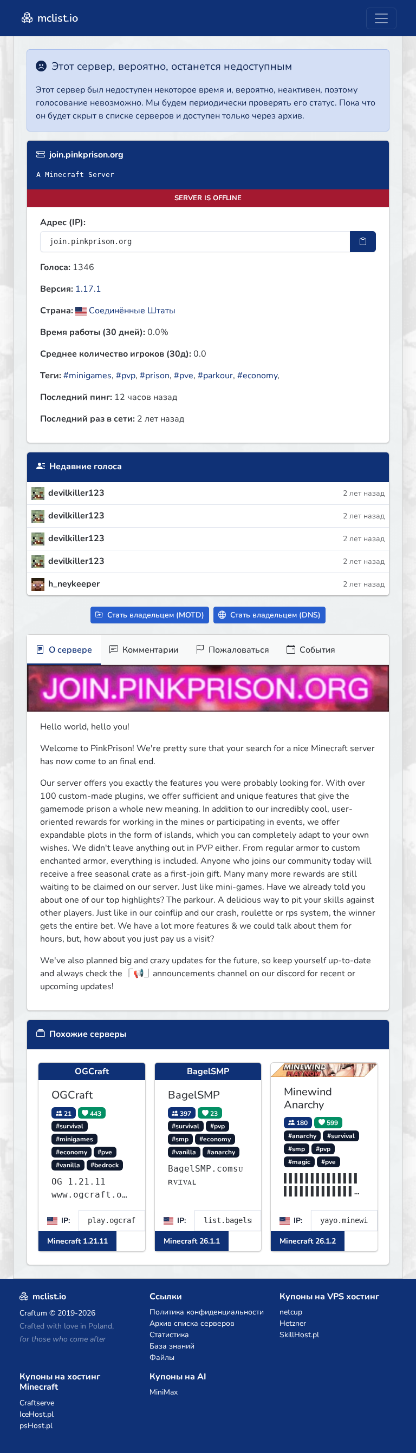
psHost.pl (36, 1426)
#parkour (215, 376)
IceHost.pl (37, 1414)
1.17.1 (88, 289)
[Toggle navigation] (381, 18)
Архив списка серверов (192, 1323)
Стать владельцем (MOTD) (154, 615)
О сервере (69, 650)
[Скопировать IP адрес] (363, 241)
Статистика (169, 1335)
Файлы (162, 1357)
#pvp (125, 376)
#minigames (87, 376)
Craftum (33, 1313)
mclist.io (56, 18)
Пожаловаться (237, 650)
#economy (257, 376)
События (316, 650)
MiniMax (164, 1392)
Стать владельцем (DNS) (274, 615)
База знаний (172, 1346)
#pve (183, 376)
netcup (291, 1312)
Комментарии (149, 650)
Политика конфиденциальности (207, 1312)
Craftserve (37, 1403)
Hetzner (293, 1323)
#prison (155, 376)
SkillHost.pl (299, 1335)
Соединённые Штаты (131, 311)
